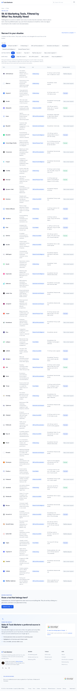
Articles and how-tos (33, 657)
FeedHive (8, 218)
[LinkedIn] (6, 668)
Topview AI (9, 551)
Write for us (64, 664)
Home (3, 8)
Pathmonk (8, 425)
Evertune (8, 199)
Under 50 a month (21, 56)
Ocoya (7, 386)
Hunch (7, 264)
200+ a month (45, 56)
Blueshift (8, 126)
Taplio (7, 543)
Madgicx (8, 359)
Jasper (7, 313)
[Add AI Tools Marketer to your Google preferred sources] (53, 627)
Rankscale (8, 496)
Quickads (8, 487)
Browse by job (48, 657)
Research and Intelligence (9, 49)
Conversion (9, 152)
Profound (8, 479)
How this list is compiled (68, 32)
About (63, 654)
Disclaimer (59, 688)
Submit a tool (6, 606)
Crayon (8, 161)
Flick (7, 227)
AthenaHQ (8, 108)
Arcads (8, 101)
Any (13, 52)
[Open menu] (74, 2)
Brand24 (8, 135)
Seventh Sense (10, 524)
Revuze (8, 505)
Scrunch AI (9, 514)
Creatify (8, 170)
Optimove (8, 405)
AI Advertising (24, 45)
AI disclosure (43, 688)
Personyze (8, 462)
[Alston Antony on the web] (3, 668)
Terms (34, 688)
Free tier (19, 52)
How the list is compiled (67, 659)
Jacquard (8, 303)
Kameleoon (9, 322)
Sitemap (64, 688)
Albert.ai (8, 83)
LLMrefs (8, 351)
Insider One (9, 293)
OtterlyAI (8, 415)
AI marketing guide (32, 654)
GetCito (8, 235)
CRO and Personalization (37, 45)
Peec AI (8, 434)
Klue (7, 332)
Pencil (7, 442)
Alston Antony (19, 661)
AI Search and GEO (13, 45)
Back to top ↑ (72, 688)
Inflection (8, 283)
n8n (7, 367)
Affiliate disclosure (51, 688)
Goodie (8, 244)
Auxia (7, 116)
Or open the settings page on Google (56, 630)
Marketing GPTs (32, 659)
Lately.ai (8, 342)
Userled (8, 561)
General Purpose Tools (24, 49)
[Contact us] (9, 668)
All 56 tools (47, 654)
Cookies (38, 688)
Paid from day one (37, 52)
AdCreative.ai (9, 73)
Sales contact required (50, 52)
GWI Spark (8, 254)
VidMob (8, 571)
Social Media (65, 45)
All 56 (4, 45)
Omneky (8, 395)
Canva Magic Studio (11, 143)
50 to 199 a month (34, 56)
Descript (8, 179)
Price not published (57, 56)
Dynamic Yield (9, 189)
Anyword (8, 93)
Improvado (9, 274)
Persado (8, 452)
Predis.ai (8, 471)
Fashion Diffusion (10, 209)
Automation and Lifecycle (53, 45)
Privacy (29, 688)
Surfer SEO (9, 534)
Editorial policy (65, 662)
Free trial (27, 52)
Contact (64, 657)
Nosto (7, 376)
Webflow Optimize (10, 581)
